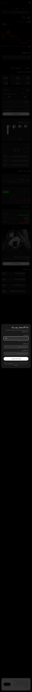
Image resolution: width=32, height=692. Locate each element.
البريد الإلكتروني (24, 350)
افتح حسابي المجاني (16, 359)
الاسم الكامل (25, 343)
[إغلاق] (3, 326)
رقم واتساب (25, 335)
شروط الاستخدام (11, 363)
